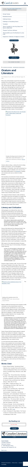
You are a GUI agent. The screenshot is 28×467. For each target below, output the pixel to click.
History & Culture (7, 67)
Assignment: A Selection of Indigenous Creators (13, 36)
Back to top (4, 450)
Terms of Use (14, 462)
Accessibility (3, 464)
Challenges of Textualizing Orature (10, 21)
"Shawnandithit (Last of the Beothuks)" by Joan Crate (13, 33)
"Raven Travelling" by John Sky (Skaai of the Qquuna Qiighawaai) (13, 27)
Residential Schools (7, 16)
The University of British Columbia (14, 455)
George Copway (6, 14)
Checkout (14, 428)
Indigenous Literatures (18, 67)
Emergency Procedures (6, 462)
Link (14, 409)
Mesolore (18, 171)
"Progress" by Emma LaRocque (10, 30)
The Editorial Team (14, 8)
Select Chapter (14, 40)
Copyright (20, 462)
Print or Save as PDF (14, 58)
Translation (5, 24)
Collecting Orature (7, 19)
